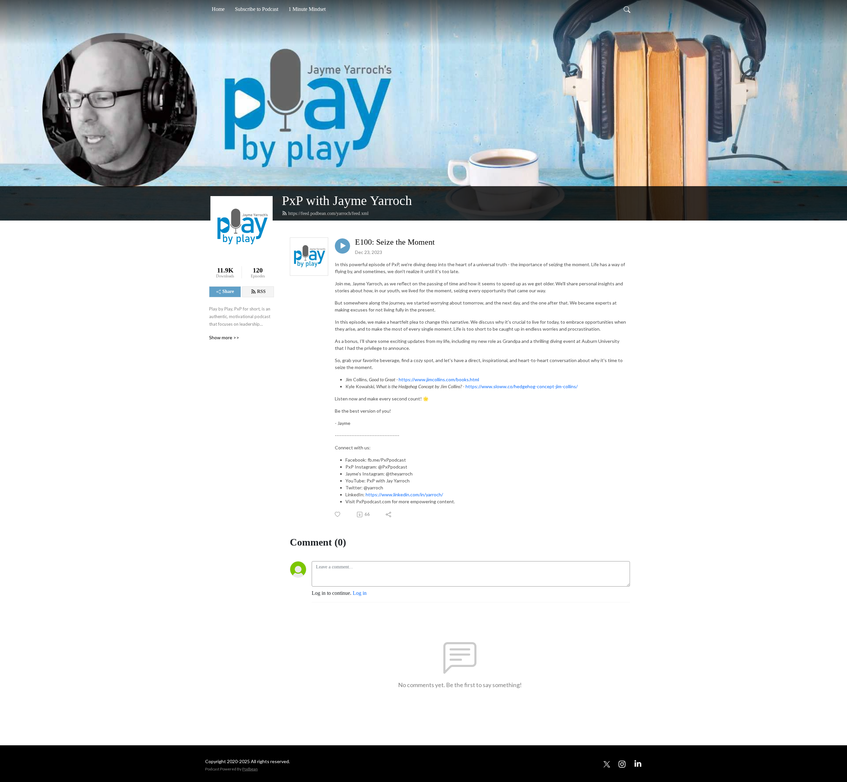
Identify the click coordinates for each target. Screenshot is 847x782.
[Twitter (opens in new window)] (606, 763)
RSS (261, 291)
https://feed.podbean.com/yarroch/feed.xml (328, 213)
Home (218, 9)
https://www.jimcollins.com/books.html (439, 379)
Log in (360, 593)
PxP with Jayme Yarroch (347, 200)
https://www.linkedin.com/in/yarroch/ (404, 494)
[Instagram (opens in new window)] (622, 763)
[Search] (627, 9)
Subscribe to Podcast (256, 9)
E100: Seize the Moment (395, 242)
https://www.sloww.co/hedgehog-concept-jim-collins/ (522, 386)
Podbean (250, 768)
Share (228, 291)
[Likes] (338, 514)
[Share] (389, 514)
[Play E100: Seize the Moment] (342, 246)
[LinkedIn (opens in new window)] (638, 763)
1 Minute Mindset (307, 9)
